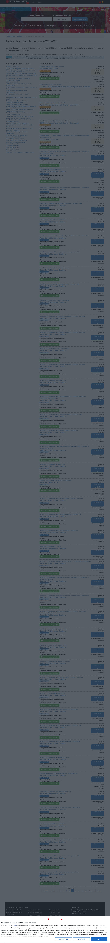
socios (14, 925)
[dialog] (55, 929)
